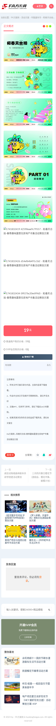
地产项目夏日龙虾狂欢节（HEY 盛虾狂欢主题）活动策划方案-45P (36, 700)
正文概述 (9, 26)
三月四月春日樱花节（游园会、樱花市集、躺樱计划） (41, 477)
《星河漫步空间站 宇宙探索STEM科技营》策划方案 (15, 518)
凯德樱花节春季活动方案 (35, 671)
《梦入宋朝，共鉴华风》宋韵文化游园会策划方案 (40, 518)
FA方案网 (10, 434)
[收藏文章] (37, 455)
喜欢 (10, 455)
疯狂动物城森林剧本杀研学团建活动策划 (15, 475)
